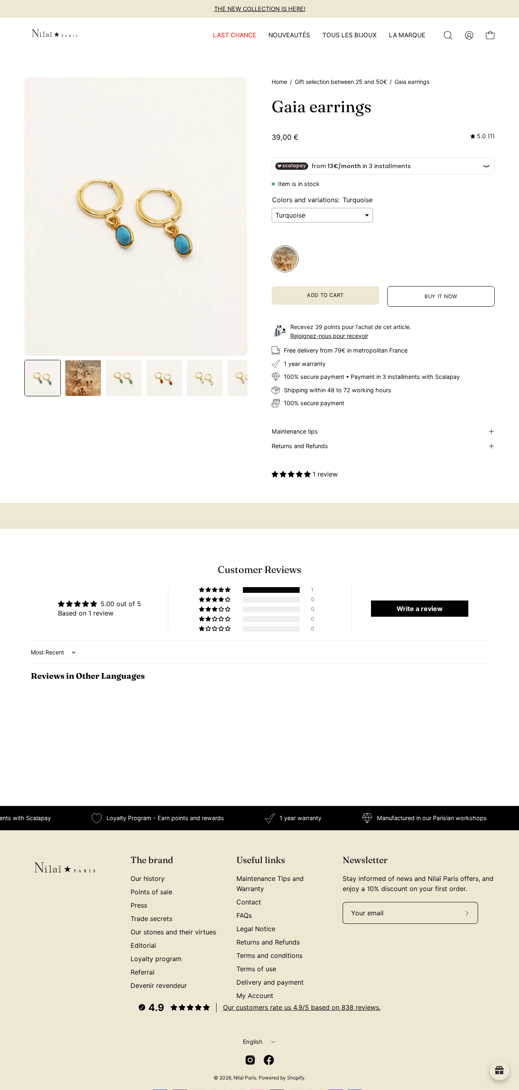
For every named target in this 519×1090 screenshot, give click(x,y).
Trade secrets (151, 919)
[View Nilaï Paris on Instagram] (250, 1060)
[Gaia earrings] (42, 378)
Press (139, 905)
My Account (254, 996)
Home (279, 81)
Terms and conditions (269, 955)
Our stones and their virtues (173, 932)
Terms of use (256, 969)
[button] (448, 35)
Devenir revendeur (159, 985)
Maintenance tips (295, 431)
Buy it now (441, 296)
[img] (482, 136)
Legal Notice (255, 929)
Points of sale (151, 892)
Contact (248, 902)
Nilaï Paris (245, 1078)
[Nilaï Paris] (54, 35)
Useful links (260, 860)
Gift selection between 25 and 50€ (341, 81)
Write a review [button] (420, 609)
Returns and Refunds (300, 445)
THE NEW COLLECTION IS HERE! (259, 8)
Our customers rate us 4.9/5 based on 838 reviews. (302, 1007)
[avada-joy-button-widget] (499, 1070)
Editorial (143, 945)
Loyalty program (156, 959)
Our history (148, 878)
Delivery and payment (270, 982)
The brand (152, 860)
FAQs (244, 915)
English (252, 1041)
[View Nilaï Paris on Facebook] (269, 1060)
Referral (142, 972)
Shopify (296, 1078)
